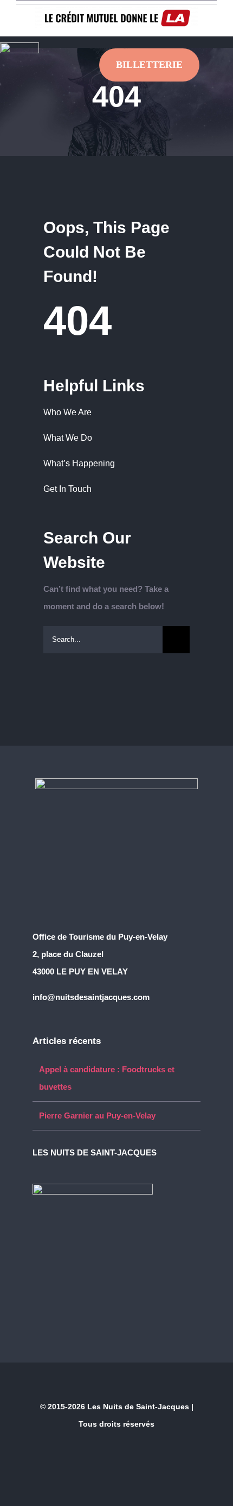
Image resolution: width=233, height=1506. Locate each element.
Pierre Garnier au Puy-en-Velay (97, 1115)
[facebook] (36, 1168)
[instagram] (70, 1168)
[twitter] (53, 1168)
